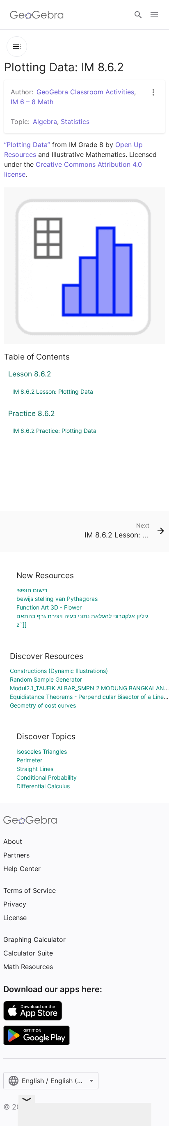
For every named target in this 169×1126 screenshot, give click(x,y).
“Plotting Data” (27, 144)
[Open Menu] (154, 15)
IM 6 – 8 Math (32, 102)
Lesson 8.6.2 (29, 373)
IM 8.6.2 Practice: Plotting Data (54, 430)
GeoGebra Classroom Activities (85, 92)
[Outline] (17, 46)
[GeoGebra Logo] (37, 15)
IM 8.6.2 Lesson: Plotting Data (52, 391)
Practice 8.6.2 (31, 413)
